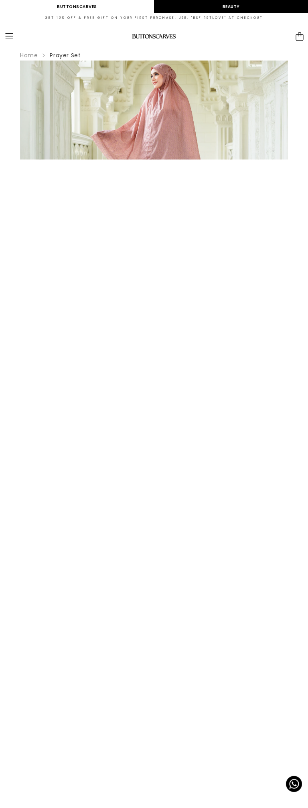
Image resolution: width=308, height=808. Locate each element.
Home (29, 55)
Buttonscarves (77, 7)
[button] (9, 37)
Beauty (231, 7)
